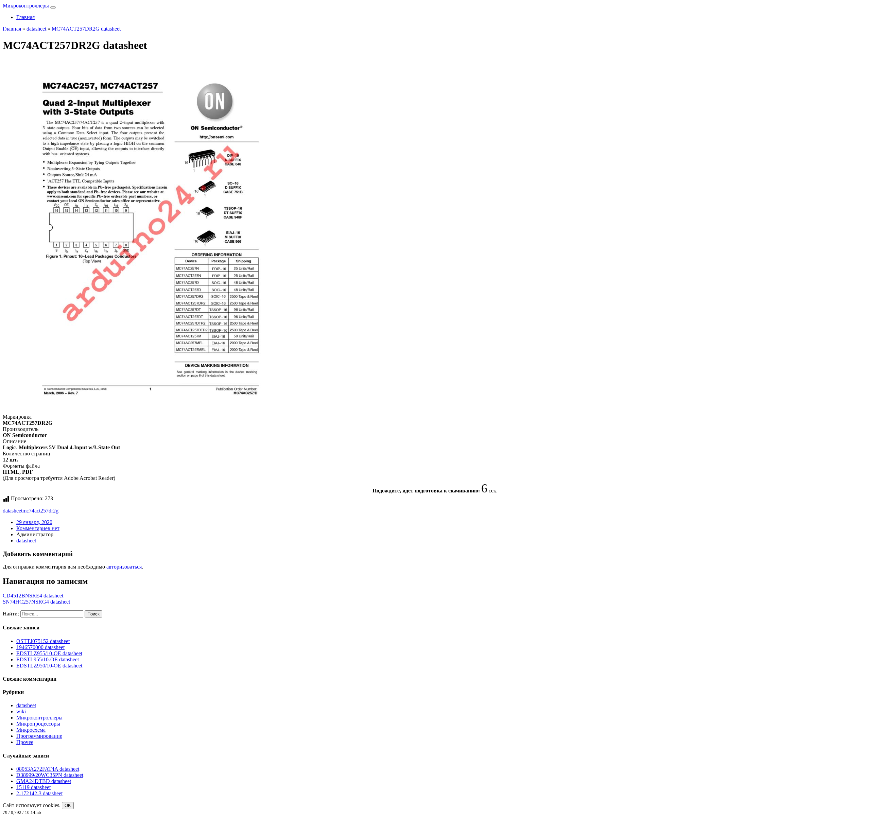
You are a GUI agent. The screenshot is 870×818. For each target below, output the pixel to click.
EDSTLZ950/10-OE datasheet (49, 665)
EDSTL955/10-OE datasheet (47, 659)
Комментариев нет (37, 528)
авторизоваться (124, 567)
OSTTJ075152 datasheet (43, 641)
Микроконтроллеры (26, 5)
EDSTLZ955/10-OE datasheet (49, 653)
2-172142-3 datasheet (39, 793)
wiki (21, 711)
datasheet (12, 511)
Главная (25, 17)
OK (68, 805)
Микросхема (31, 730)
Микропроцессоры (38, 724)
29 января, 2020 (34, 522)
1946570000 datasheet (40, 647)
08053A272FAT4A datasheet (47, 769)
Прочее (24, 742)
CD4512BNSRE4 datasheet (33, 595)
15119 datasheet (33, 787)
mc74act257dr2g (40, 511)
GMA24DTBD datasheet (43, 781)
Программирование (39, 736)
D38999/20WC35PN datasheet (49, 775)
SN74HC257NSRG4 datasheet (36, 602)
